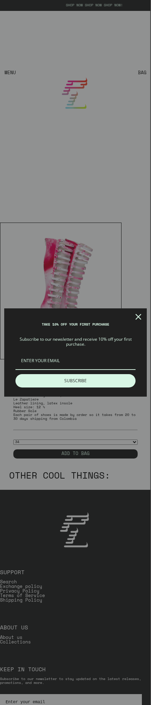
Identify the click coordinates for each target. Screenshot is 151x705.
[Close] (138, 316)
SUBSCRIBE (75, 381)
